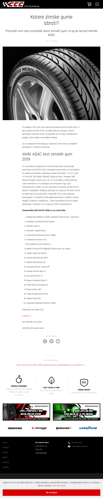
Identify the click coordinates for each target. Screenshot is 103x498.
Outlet (5, 457)
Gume (5, 442)
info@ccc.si (26, 315)
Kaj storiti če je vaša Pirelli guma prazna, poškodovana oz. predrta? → (51, 364)
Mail (58, 341)
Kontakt (6, 467)
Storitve (6, 462)
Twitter (51, 341)
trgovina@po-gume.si (79, 446)
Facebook (45, 341)
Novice (5, 452)
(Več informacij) (58, 485)
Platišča (6, 447)
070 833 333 (76, 442)
